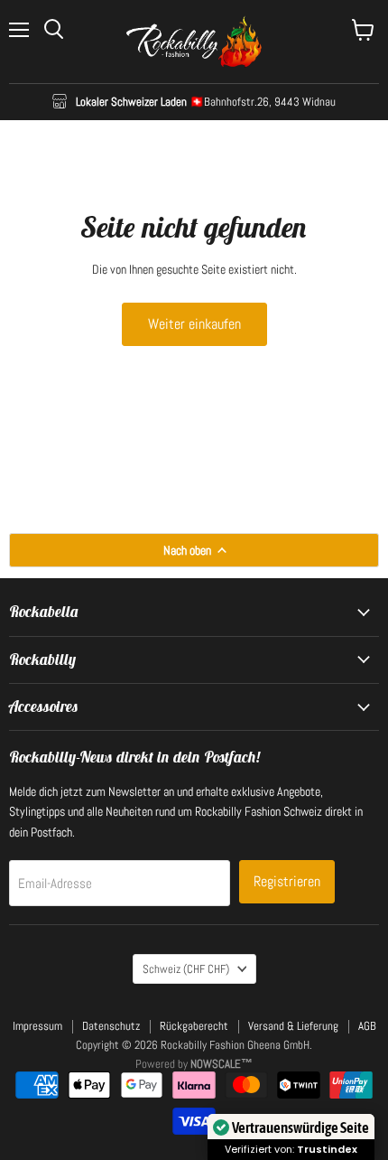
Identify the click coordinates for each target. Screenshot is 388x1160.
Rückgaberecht (194, 1026)
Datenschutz (111, 1026)
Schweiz (186, 969)
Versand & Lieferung (293, 1026)
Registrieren (287, 881)
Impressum (37, 1026)
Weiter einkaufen (194, 323)
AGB (367, 1026)
